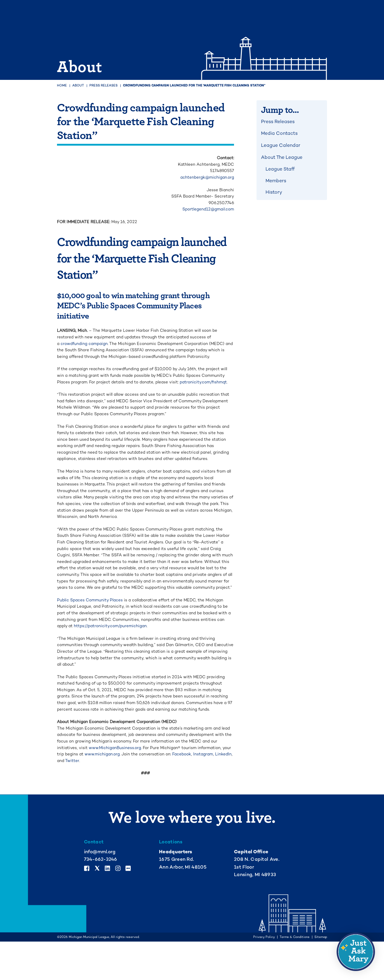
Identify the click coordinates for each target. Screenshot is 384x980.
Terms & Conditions (295, 937)
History (274, 192)
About (78, 85)
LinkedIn (223, 754)
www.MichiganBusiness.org (115, 747)
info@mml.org (100, 852)
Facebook (181, 754)
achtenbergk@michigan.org (207, 177)
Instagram (203, 754)
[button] (356, 952)
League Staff (280, 169)
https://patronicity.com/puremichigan (110, 625)
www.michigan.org (102, 754)
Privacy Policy (264, 937)
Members (276, 181)
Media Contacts (279, 133)
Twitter (72, 760)
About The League (281, 157)
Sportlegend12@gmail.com (208, 209)
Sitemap (320, 937)
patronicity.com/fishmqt (203, 382)
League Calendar (280, 145)
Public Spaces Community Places (90, 600)
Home (62, 85)
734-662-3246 (100, 859)
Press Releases (103, 85)
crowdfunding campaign (84, 343)
